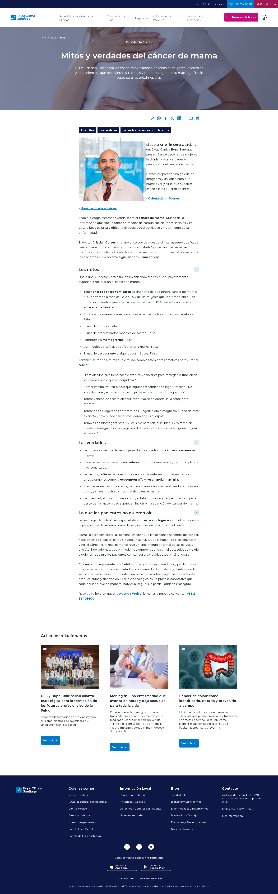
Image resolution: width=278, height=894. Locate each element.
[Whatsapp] (159, 118)
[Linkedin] (179, 118)
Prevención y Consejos (185, 815)
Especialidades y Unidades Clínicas (76, 18)
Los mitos (87, 130)
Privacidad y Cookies (132, 801)
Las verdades (108, 130)
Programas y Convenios (195, 18)
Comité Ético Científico (83, 829)
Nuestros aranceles (132, 815)
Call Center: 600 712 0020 (237, 808)
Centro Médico (78, 808)
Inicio (54, 37)
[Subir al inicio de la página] (196, 269)
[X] (172, 118)
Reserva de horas (244, 17)
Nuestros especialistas (82, 822)
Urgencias (141, 18)
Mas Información (232, 815)
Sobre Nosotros (78, 795)
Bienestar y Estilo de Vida (186, 801)
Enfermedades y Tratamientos (189, 808)
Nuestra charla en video (99, 208)
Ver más (48, 740)
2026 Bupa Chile (125, 878)
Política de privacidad (150, 878)
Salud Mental (179, 795)
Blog (62, 37)
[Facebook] (165, 118)
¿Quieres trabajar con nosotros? (88, 801)
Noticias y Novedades (184, 829)
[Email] (191, 118)
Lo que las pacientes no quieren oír (145, 130)
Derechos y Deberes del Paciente (140, 808)
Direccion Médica (79, 815)
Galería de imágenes (164, 198)
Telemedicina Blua (116, 18)
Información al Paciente (162, 18)
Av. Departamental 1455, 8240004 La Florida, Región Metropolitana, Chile (243, 798)
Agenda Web (129, 593)
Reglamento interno (132, 795)
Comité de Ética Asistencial (85, 835)
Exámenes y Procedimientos (188, 822)
